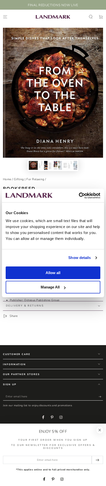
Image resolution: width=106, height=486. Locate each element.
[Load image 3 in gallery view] (53, 165)
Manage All (50, 287)
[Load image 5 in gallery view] (72, 165)
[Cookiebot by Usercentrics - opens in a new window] (78, 195)
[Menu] (5, 16)
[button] (91, 16)
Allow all (53, 273)
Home (7, 179)
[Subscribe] (101, 396)
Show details (79, 258)
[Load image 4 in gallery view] (62, 165)
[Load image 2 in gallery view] (43, 165)
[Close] (99, 430)
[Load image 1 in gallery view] (33, 165)
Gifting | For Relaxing (29, 179)
